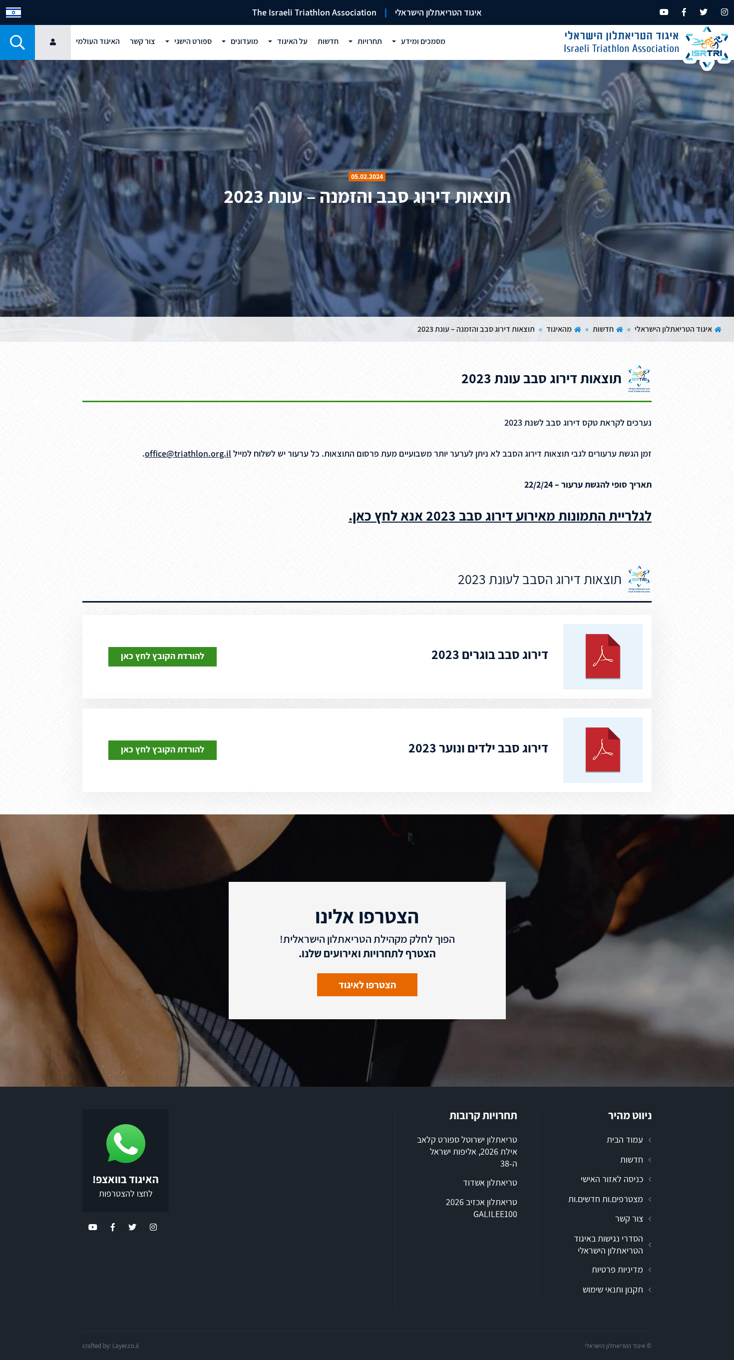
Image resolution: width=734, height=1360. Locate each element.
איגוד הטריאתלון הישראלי (673, 329)
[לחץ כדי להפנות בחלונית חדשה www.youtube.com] (664, 12)
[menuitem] (13, 12)
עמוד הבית (625, 1139)
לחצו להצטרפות (126, 1193)
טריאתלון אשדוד (490, 1182)
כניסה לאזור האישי (612, 1179)
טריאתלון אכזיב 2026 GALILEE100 (481, 1208)
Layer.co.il (125, 1346)
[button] (17, 42)
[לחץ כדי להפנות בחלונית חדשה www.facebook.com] (684, 12)
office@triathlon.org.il (188, 453)
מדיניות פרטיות (617, 1269)
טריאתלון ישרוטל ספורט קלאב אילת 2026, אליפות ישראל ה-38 (467, 1151)
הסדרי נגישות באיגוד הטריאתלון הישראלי (608, 1244)
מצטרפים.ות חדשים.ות (605, 1199)
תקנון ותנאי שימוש (613, 1289)
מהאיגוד (559, 329)
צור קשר (629, 1218)
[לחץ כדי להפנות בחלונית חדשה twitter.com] (704, 12)
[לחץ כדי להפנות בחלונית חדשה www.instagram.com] (724, 12)
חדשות (603, 329)
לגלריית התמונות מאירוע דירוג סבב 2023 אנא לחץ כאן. (500, 515)
